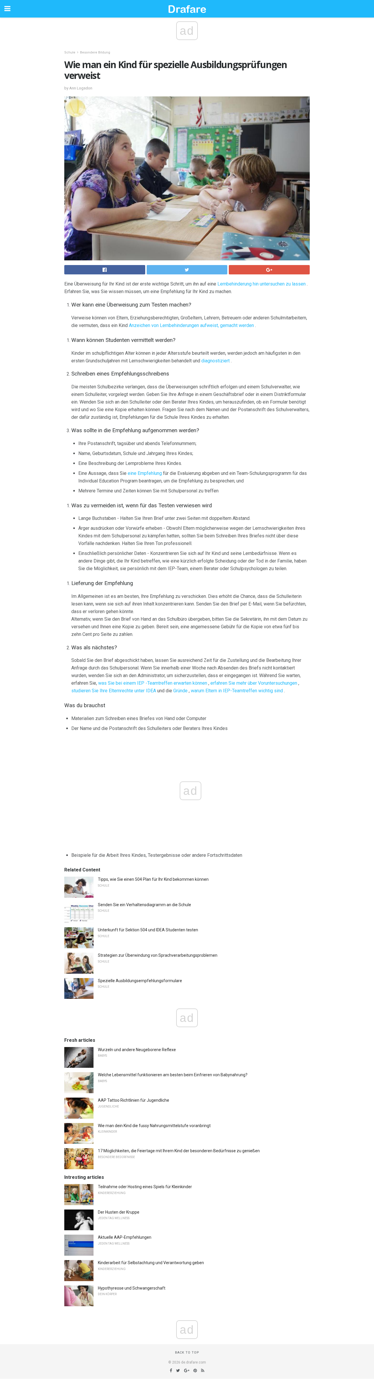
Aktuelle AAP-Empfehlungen (124, 1237)
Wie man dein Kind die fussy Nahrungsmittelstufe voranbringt (154, 1125)
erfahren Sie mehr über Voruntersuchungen (253, 683)
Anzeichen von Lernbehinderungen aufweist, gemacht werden (191, 325)
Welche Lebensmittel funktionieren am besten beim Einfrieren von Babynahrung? (172, 1074)
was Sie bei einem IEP (121, 683)
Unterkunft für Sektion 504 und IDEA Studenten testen (148, 930)
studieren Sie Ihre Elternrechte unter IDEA (113, 690)
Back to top (187, 1352)
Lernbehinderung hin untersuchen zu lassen (261, 284)
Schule (69, 52)
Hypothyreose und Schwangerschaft (131, 1288)
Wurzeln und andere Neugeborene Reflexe (137, 1049)
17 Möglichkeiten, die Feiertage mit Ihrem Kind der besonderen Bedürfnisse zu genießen (179, 1150)
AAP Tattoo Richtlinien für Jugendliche (133, 1100)
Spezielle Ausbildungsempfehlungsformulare (140, 980)
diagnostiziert (215, 361)
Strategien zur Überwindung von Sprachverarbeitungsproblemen (157, 955)
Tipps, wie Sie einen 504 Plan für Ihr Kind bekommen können (153, 879)
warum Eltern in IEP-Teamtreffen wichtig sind (237, 690)
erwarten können (190, 683)
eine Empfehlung (145, 473)
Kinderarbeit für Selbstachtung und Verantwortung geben (151, 1262)
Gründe (180, 690)
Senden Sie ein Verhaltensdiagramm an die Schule (144, 904)
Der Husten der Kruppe (118, 1212)
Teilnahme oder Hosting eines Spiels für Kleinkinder (145, 1186)
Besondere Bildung (95, 52)
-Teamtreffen (159, 683)
